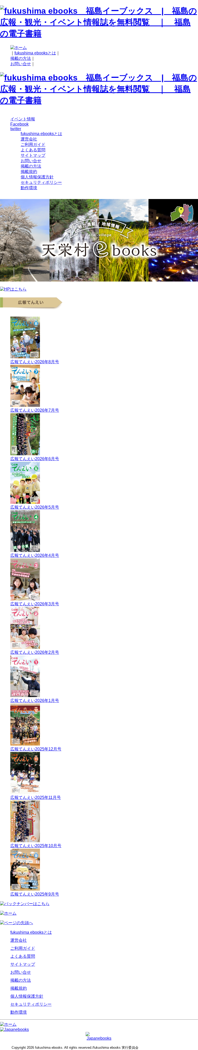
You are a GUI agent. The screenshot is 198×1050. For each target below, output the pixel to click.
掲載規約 (29, 171)
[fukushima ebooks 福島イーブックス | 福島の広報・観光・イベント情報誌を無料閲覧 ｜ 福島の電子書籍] (99, 33)
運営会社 (29, 139)
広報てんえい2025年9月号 (34, 894)
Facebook (19, 124)
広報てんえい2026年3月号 (34, 604)
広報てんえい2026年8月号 (34, 362)
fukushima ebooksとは (35, 53)
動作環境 (29, 188)
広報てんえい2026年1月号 (34, 700)
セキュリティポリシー (41, 182)
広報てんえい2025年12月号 (35, 749)
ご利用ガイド (33, 144)
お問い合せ (20, 64)
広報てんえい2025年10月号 (35, 846)
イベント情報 (22, 119)
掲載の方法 (20, 58)
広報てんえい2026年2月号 (34, 652)
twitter (15, 129)
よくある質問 (33, 150)
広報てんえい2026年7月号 (34, 410)
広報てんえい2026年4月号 (34, 555)
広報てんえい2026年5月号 (34, 507)
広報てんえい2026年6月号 (34, 459)
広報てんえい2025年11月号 (35, 797)
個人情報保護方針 (37, 177)
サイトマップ (33, 155)
